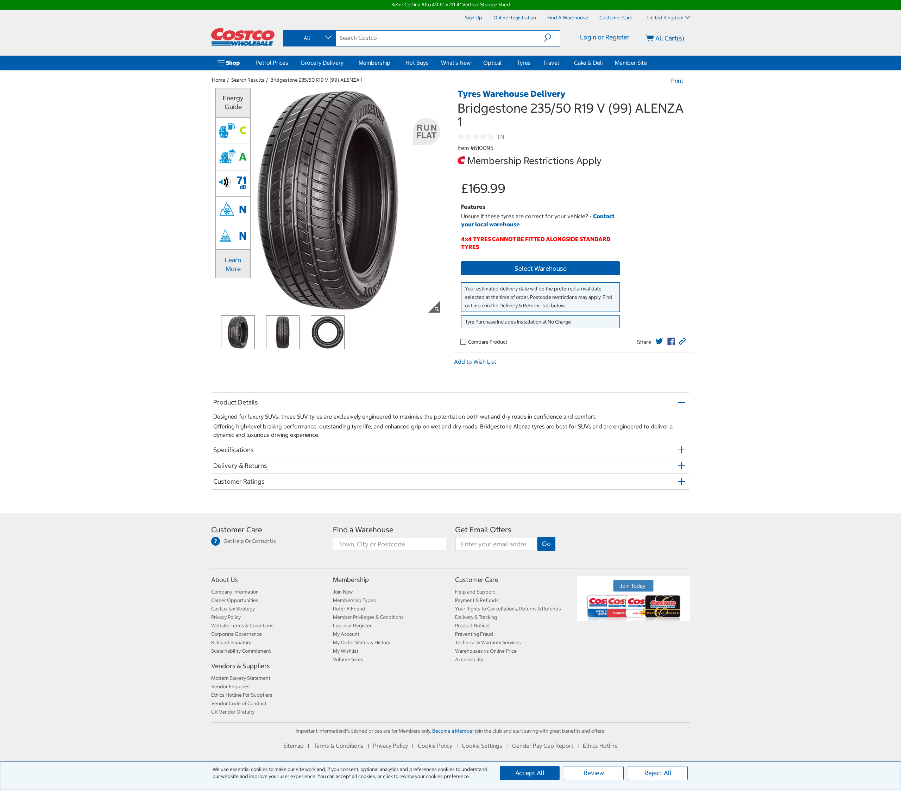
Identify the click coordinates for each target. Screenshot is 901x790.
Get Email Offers (483, 529)
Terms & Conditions (339, 745)
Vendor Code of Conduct (238, 703)
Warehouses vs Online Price (486, 651)
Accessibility (469, 659)
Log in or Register (352, 625)
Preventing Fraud (474, 634)
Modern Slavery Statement (240, 678)
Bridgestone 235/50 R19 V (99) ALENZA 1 (316, 80)
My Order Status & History (361, 642)
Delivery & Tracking (476, 617)
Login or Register (605, 37)
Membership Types (354, 600)
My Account (346, 634)
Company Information (235, 592)
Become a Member (453, 731)
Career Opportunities (234, 600)
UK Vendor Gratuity (232, 712)
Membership (374, 62)
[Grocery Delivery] (345, 62)
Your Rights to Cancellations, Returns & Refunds (508, 609)
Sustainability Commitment (241, 651)
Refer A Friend (349, 609)
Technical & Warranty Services (488, 642)
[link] (659, 341)
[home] (243, 37)
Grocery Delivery (322, 62)
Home (218, 80)
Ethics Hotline (600, 745)
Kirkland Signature (231, 642)
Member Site (631, 62)
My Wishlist (345, 651)
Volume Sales (348, 659)
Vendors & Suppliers (240, 666)
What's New (456, 62)
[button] (552, 38)
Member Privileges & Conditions (368, 617)
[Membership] (391, 62)
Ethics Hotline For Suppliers (241, 695)
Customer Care (236, 529)
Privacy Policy (226, 617)
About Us (224, 580)
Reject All (658, 773)
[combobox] (309, 38)
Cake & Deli (588, 62)
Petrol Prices (272, 62)
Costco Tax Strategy (233, 609)
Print (677, 80)
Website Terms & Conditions (242, 625)
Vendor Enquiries (230, 686)
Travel (551, 62)
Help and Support (475, 592)
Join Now (343, 592)
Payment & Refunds (477, 600)
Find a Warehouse (363, 529)
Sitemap (293, 745)
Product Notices (473, 625)
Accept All (529, 773)
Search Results (247, 80)
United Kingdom (665, 17)
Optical (492, 62)
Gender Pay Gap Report (542, 745)
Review (594, 773)
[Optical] (503, 62)
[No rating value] (478, 136)
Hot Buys (417, 62)
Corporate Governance (236, 634)
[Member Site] (648, 62)
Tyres (524, 62)
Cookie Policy (435, 745)
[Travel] (560, 62)
